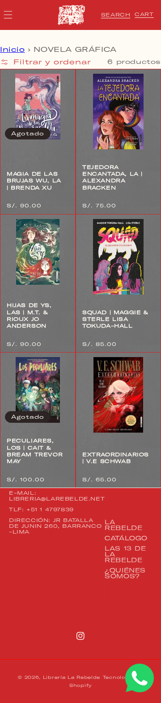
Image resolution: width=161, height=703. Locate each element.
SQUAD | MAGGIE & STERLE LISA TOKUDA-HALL (115, 319)
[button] (116, 15)
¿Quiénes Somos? (125, 573)
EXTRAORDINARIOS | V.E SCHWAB (115, 457)
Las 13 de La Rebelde (125, 554)
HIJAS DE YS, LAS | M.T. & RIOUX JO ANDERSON (29, 315)
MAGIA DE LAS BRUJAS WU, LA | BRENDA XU (34, 181)
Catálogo (126, 538)
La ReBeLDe (123, 524)
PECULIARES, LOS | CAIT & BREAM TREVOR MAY (35, 451)
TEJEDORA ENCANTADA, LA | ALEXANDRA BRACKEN (112, 177)
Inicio (12, 49)
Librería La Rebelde (71, 677)
